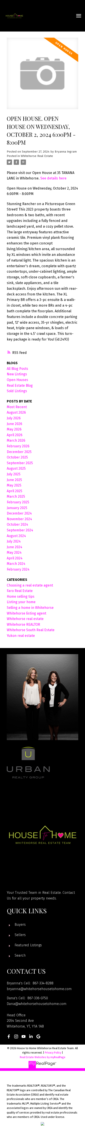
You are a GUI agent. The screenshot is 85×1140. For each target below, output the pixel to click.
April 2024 (14, 558)
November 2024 (19, 519)
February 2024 (18, 569)
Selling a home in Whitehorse (30, 608)
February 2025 (18, 502)
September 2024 (20, 530)
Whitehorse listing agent (26, 613)
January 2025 (17, 508)
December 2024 (19, 513)
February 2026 (18, 446)
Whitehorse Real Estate (37, 156)
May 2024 (14, 552)
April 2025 (14, 491)
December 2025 (19, 452)
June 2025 (14, 480)
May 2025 (14, 485)
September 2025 (20, 463)
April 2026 (14, 435)
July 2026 (14, 418)
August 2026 (16, 412)
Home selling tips (20, 596)
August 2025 (16, 468)
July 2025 (13, 474)
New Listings (17, 374)
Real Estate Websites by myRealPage (42, 1057)
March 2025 (16, 496)
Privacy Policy (53, 1052)
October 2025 (17, 457)
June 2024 (14, 547)
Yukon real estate (21, 636)
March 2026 (16, 440)
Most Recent (17, 407)
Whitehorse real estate (25, 619)
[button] (9, 1036)
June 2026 (14, 424)
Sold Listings (17, 391)
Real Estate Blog (20, 385)
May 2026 (14, 429)
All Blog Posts (17, 369)
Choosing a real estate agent (30, 585)
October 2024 (17, 524)
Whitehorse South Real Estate (30, 630)
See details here (53, 178)
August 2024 (16, 536)
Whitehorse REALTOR (23, 624)
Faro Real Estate (20, 591)
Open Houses (17, 380)
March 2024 (16, 564)
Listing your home (21, 602)
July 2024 (14, 541)
